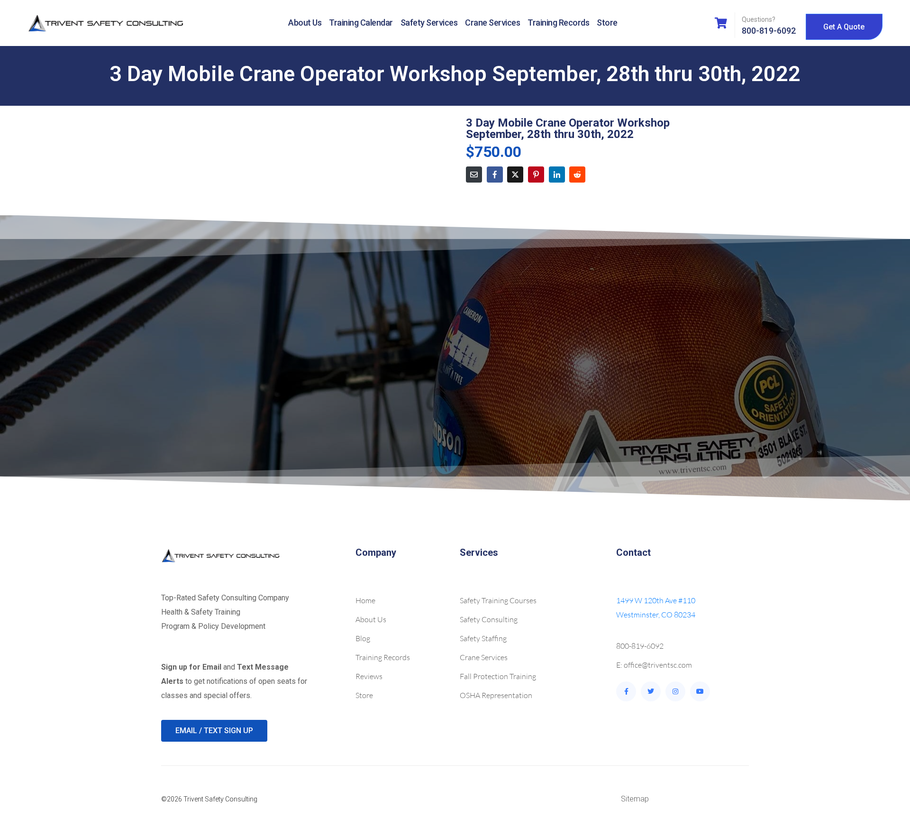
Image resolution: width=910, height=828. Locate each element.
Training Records (558, 23)
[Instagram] (675, 691)
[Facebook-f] (626, 691)
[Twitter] (651, 691)
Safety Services (429, 23)
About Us (304, 23)
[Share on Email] (474, 174)
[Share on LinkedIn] (557, 174)
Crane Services (492, 23)
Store (607, 23)
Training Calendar (361, 23)
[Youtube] (700, 691)
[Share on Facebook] (495, 174)
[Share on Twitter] (515, 174)
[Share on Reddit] (577, 174)
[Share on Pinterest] (536, 174)
